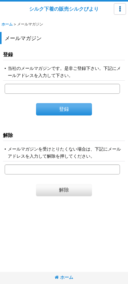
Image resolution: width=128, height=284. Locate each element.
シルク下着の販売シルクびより (64, 9)
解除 (8, 135)
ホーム (66, 277)
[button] (120, 9)
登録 (8, 54)
